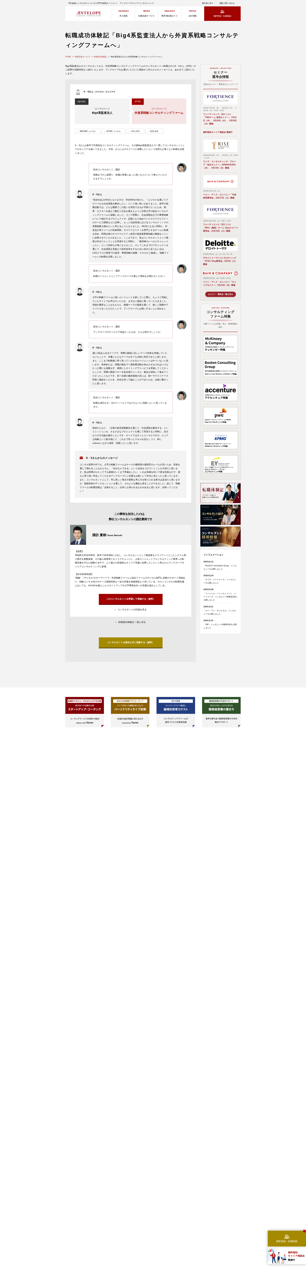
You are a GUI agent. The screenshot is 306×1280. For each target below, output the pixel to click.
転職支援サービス (82, 57)
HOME (68, 57)
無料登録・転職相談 (222, 16)
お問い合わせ (229, 3)
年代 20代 (135, 131)
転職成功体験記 (100, 57)
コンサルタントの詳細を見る (132, 609)
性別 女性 (154, 131)
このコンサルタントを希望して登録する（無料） (130, 599)
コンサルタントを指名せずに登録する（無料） (130, 642)
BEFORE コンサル (88, 131)
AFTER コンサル (113, 131)
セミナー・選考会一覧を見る (220, 294)
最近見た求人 (207, 3)
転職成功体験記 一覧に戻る (132, 622)
